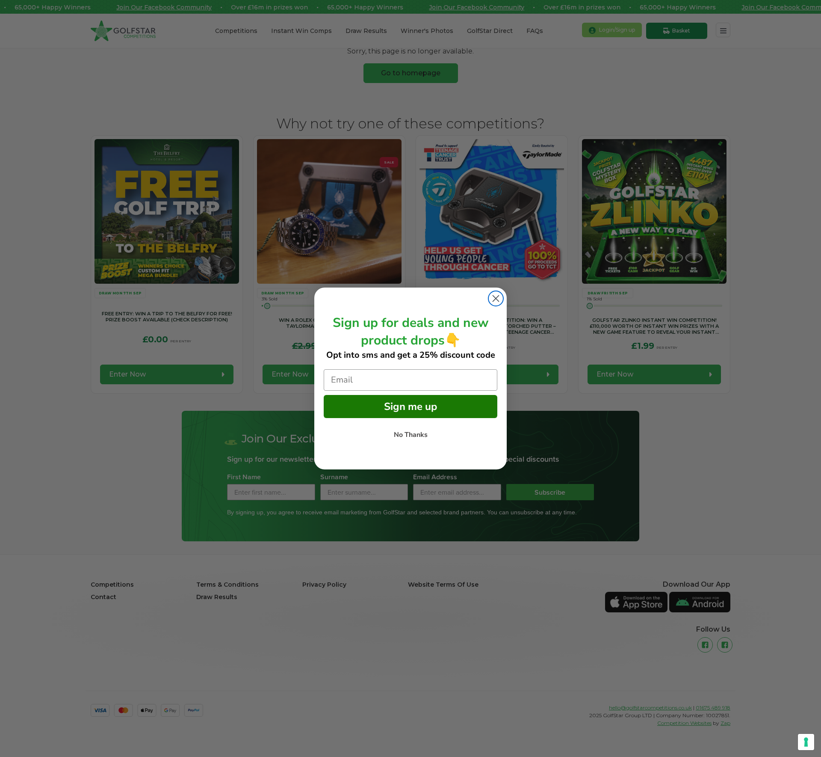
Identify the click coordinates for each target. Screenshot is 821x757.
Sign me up (410, 406)
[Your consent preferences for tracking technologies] (806, 742)
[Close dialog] (495, 298)
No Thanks (411, 434)
